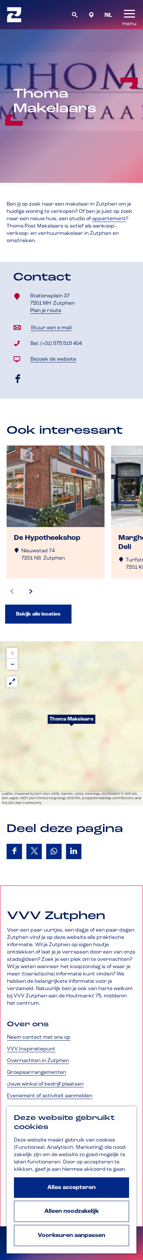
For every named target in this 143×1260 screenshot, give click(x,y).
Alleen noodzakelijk (71, 1211)
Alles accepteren (71, 1188)
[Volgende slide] (30, 591)
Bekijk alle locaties (38, 614)
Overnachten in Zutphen (38, 1060)
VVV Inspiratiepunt (31, 1049)
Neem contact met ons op (38, 1037)
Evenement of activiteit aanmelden (49, 1095)
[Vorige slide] (12, 591)
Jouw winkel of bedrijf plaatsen (45, 1084)
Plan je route (48, 311)
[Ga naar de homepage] (14, 15)
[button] (71, 723)
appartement (109, 218)
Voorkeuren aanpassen (71, 1235)
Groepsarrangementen (36, 1072)
